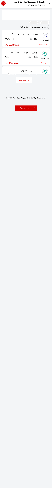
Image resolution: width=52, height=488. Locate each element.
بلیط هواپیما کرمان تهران (26, 108)
